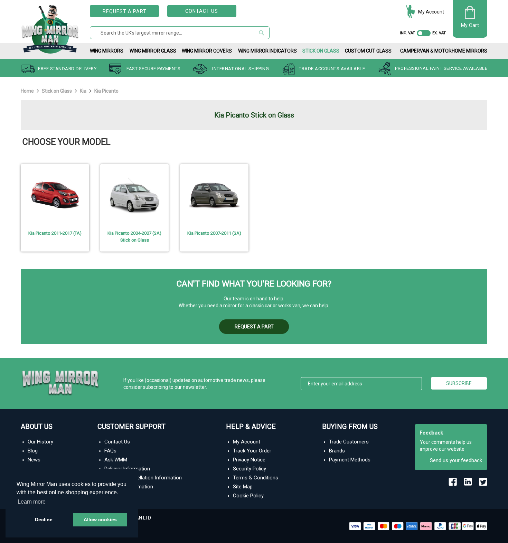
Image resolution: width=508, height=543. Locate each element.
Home (28, 91)
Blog (33, 451)
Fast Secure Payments (153, 68)
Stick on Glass (320, 51)
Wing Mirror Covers (207, 51)
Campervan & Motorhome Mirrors (443, 51)
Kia (83, 91)
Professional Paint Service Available (441, 68)
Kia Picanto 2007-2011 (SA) (214, 233)
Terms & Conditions (255, 478)
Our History (40, 442)
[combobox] (180, 32)
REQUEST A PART (125, 11)
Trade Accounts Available (332, 68)
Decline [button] (44, 519)
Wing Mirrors (106, 51)
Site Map (243, 487)
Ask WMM (115, 460)
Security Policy (249, 469)
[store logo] (50, 28)
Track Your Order (252, 451)
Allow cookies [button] (100, 519)
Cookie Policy (248, 496)
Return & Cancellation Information (143, 478)
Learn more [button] (32, 502)
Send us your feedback (456, 460)
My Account (431, 12)
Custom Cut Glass (368, 51)
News (34, 460)
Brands (337, 451)
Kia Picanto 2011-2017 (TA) (55, 233)
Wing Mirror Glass (153, 51)
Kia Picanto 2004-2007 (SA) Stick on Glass (134, 237)
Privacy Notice (249, 460)
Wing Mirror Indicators (267, 51)
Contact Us (201, 11)
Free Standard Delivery (67, 68)
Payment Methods (349, 460)
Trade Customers (349, 442)
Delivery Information (127, 469)
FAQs (110, 451)
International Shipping (240, 68)
